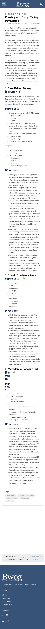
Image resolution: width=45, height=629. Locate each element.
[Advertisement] (22, 530)
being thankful (11, 495)
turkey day (10, 501)
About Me (5, 615)
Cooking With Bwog (16, 14)
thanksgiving (25, 498)
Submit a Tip (6, 598)
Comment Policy (7, 605)
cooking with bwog (12, 498)
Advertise (5, 595)
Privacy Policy (6, 601)
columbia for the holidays (26, 495)
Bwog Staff (11, 23)
